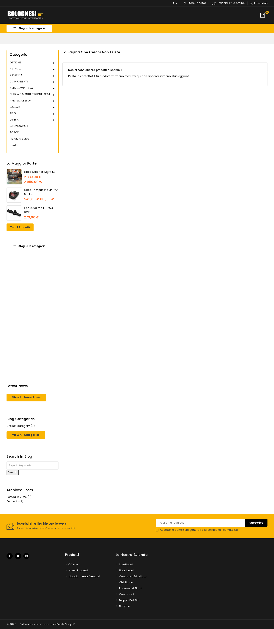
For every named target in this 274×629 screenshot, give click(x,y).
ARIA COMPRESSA (21, 88)
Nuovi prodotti (78, 570)
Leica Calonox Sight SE (39, 172)
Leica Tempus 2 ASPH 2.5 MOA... (41, 192)
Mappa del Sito (129, 600)
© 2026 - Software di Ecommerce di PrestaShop (41, 624)
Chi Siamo (126, 582)
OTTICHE (15, 62)
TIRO (13, 113)
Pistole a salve (19, 138)
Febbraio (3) (15, 501)
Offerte (73, 564)
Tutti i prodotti (20, 227)
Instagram (26, 556)
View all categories (26, 435)
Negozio (124, 606)
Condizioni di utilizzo (133, 576)
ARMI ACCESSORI (21, 100)
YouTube (18, 556)
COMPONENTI (19, 81)
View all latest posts (26, 397)
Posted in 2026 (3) (19, 497)
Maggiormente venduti (84, 576)
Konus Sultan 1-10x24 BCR (38, 210)
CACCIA (15, 107)
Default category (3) (21, 426)
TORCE (14, 132)
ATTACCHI (16, 69)
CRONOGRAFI (19, 126)
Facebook (10, 556)
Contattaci (126, 594)
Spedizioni (126, 564)
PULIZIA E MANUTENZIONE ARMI (30, 94)
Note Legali (126, 570)
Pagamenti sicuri (130, 588)
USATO (14, 145)
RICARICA (16, 75)
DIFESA (14, 119)
